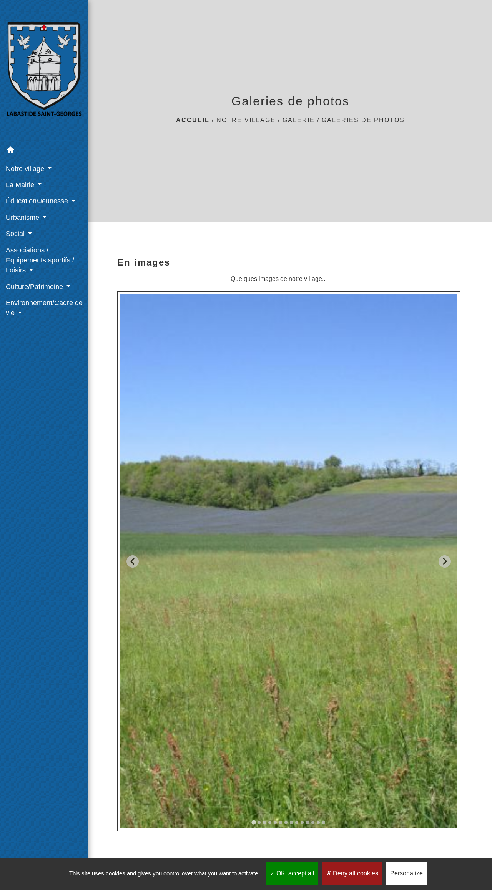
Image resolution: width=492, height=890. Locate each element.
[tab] (254, 822)
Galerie (299, 120)
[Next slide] (445, 561)
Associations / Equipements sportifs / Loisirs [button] (40, 260)
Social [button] (16, 233)
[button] (44, 151)
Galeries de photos (363, 120)
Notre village (246, 120)
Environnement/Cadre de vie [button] (44, 308)
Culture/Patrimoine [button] (35, 287)
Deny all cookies (354, 873)
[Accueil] (44, 71)
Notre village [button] (26, 169)
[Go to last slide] (132, 561)
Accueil (192, 120)
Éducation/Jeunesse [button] (38, 201)
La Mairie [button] (21, 185)
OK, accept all (294, 873)
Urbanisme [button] (23, 217)
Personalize (406, 873)
